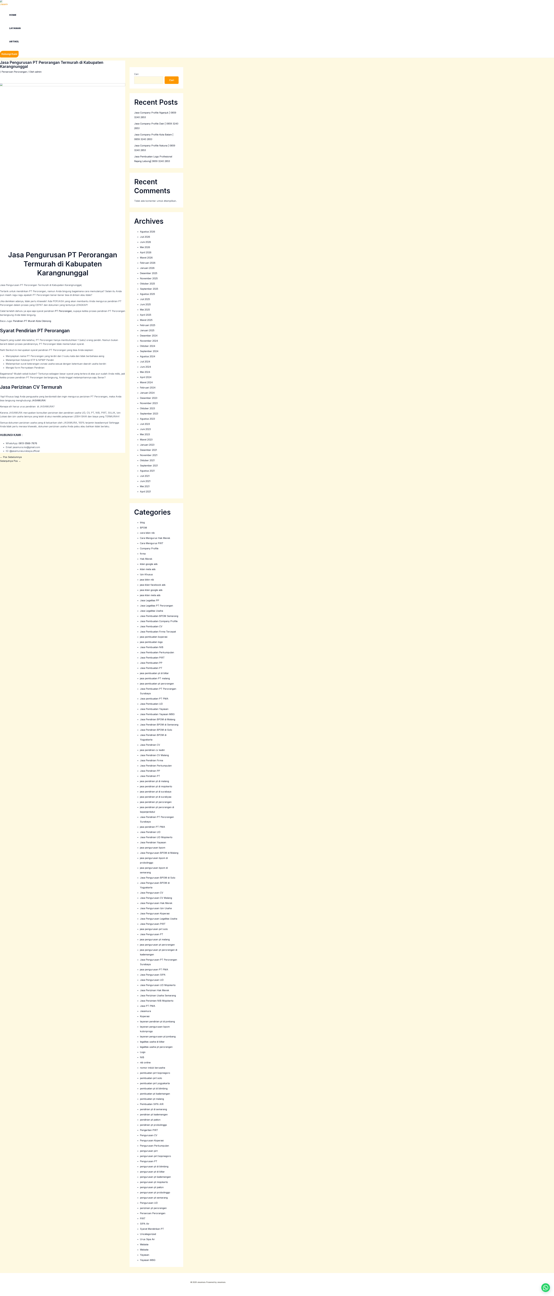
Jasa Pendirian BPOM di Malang (157, 719)
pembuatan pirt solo (151, 1078)
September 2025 (149, 288)
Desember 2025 (148, 273)
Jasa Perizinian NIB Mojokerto (156, 1000)
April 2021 (145, 491)
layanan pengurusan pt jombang (158, 1036)
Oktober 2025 (147, 283)
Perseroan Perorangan (14, 71)
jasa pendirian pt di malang (154, 781)
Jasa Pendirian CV (150, 744)
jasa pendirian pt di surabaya (155, 791)
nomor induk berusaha (152, 1067)
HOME (12, 15)
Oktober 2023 (147, 408)
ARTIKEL (14, 41)
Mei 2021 (145, 486)
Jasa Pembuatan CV (151, 626)
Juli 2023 (145, 424)
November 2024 (149, 340)
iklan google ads (149, 564)
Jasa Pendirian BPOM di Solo (156, 729)
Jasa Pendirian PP (150, 770)
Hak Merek (146, 558)
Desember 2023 (148, 398)
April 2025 (145, 314)
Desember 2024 (149, 335)
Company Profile (149, 548)
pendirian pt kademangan (154, 1114)
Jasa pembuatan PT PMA (154, 698)
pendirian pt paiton (150, 1119)
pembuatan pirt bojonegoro (155, 1072)
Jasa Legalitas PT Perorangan (156, 605)
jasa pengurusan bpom (152, 847)
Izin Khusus (146, 574)
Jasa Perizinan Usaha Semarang (158, 995)
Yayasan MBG (147, 1260)
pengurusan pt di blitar (152, 1171)
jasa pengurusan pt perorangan (157, 944)
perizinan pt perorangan (153, 1208)
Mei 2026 (145, 247)
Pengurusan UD (149, 1202)
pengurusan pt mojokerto (154, 1182)
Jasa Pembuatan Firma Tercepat (158, 631)
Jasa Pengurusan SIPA (152, 974)
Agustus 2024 (147, 356)
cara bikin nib (147, 532)
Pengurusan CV (148, 1135)
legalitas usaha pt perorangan (156, 1046)
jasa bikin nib (147, 579)
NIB (142, 1057)
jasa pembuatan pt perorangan (157, 683)
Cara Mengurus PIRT (151, 543)
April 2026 (145, 252)
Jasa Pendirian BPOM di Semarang (159, 724)
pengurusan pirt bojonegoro (155, 1156)
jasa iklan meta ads (150, 595)
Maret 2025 (146, 320)
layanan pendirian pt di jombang (157, 1021)
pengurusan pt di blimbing (154, 1166)
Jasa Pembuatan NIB (151, 647)
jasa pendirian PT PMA (152, 826)
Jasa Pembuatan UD (151, 703)
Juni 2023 (145, 429)
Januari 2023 (147, 444)
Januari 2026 (147, 268)
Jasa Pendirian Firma (151, 760)
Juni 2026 (145, 242)
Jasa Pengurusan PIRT (152, 923)
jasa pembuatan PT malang (155, 678)
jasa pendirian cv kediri (152, 750)
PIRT (142, 1218)
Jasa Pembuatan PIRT (152, 657)
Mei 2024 (145, 372)
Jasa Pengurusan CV (151, 892)
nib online (145, 1062)
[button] (9, 54)
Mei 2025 (145, 309)
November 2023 (149, 403)
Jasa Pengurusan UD (152, 979)
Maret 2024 (146, 382)
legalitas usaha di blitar (152, 1041)
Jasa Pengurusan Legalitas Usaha (158, 918)
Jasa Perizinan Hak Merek (154, 990)
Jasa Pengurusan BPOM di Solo (157, 877)
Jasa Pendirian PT (150, 776)
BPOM (143, 527)
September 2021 (149, 465)
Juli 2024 (145, 361)
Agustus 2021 (147, 470)
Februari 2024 (148, 387)
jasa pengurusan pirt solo (154, 929)
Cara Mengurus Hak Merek (155, 538)
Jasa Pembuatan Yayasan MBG (157, 714)
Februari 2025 (147, 325)
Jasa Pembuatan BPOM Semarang (159, 616)
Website (144, 1249)
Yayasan (144, 1254)
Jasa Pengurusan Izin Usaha (156, 908)
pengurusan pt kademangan (155, 1176)
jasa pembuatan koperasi (153, 636)
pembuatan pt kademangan (155, 1093)
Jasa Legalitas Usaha (151, 610)
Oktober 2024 (147, 346)
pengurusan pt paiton (152, 1187)
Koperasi (144, 1016)
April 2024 (145, 377)
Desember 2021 (148, 450)
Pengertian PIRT (149, 1130)
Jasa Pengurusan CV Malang (156, 897)
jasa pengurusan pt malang (155, 939)
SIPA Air (144, 1223)
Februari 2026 (147, 262)
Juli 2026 (145, 236)
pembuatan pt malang (152, 1098)
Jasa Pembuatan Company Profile (159, 621)
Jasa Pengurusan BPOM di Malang (159, 852)
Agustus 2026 (147, 231)
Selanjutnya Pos (10, 460)
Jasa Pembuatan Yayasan (154, 709)
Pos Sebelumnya (11, 457)
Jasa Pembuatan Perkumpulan (157, 652)
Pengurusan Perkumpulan (154, 1145)
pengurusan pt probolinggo (155, 1192)
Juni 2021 (145, 481)
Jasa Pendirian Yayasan (153, 842)
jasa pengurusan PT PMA (154, 969)
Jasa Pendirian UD (150, 832)
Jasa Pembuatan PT (151, 668)
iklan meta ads (148, 569)
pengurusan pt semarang (154, 1197)
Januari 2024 (147, 392)
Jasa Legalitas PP (149, 600)
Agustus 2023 (147, 418)
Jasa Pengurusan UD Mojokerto (158, 985)
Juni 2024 (145, 366)
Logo (142, 1052)
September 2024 (149, 351)
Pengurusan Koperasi (152, 1140)
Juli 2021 (145, 476)
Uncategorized (148, 1234)
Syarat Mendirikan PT (152, 1228)
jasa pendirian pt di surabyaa (155, 796)
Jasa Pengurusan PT (151, 934)
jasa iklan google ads (151, 590)
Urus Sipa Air (147, 1239)
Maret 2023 (146, 439)
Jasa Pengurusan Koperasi (155, 913)
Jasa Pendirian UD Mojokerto (156, 837)
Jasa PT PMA (147, 1005)
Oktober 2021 (147, 460)
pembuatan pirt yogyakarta (155, 1083)
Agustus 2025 (147, 294)
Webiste (144, 1244)
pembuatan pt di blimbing (153, 1088)
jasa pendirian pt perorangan (156, 802)
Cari (136, 74)
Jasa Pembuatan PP (151, 662)
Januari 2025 (147, 330)
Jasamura (145, 1011)
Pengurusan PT (148, 1161)
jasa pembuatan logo (151, 642)
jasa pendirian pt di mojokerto (156, 786)
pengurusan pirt (149, 1150)
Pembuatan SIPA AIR (151, 1104)
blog (142, 522)
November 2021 (148, 455)
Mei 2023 (145, 434)
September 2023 (149, 413)
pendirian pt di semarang (153, 1109)
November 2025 (149, 278)
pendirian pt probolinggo (153, 1124)
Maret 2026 (146, 257)
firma (143, 553)
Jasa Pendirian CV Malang (154, 755)
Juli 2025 (145, 299)
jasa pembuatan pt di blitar (154, 673)
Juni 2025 (145, 304)
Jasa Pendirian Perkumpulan (156, 765)
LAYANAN (15, 28)
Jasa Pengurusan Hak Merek (156, 903)
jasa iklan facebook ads (152, 584)
